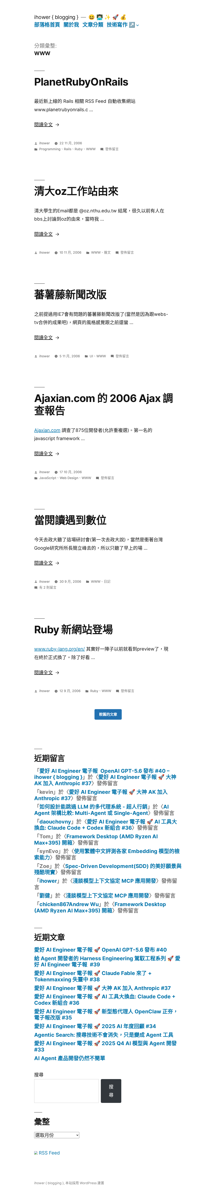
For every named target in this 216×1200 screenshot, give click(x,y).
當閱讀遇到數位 (70, 520)
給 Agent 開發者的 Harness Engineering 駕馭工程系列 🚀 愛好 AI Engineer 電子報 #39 (107, 961)
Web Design (69, 478)
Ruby (79, 149)
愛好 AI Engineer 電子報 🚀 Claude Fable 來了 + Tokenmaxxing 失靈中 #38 (93, 976)
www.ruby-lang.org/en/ (59, 649)
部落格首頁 (47, 24)
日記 (107, 582)
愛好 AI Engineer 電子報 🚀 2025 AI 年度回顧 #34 (95, 1026)
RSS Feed (49, 1153)
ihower (44, 143)
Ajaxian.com (47, 430)
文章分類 (92, 24)
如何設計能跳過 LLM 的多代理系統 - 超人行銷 (93, 807)
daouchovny (55, 821)
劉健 (44, 895)
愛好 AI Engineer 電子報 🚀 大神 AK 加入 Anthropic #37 (105, 780)
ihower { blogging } (56, 17)
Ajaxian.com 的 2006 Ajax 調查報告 (103, 404)
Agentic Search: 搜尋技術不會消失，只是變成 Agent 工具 (103, 1035)
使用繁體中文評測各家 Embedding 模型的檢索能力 (107, 854)
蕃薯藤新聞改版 (70, 294)
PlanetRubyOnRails (81, 81)
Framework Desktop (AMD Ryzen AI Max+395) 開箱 (96, 839)
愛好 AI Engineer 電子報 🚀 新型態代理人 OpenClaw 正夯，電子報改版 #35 (106, 1014)
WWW (91, 149)
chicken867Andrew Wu (69, 904)
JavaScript (47, 478)
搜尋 (38, 1074)
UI (91, 356)
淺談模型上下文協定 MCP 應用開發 (114, 881)
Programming (50, 149)
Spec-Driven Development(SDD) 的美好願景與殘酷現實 (108, 869)
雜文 (107, 252)
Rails (67, 149)
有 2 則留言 (48, 587)
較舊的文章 (108, 714)
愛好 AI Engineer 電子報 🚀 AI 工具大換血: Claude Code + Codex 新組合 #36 (105, 824)
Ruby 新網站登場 (73, 629)
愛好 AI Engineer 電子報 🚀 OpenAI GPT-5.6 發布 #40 (100, 950)
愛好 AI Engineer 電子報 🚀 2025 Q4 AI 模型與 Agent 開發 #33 (105, 1046)
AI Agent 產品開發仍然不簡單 (69, 1058)
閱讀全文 (46, 124)
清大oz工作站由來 (76, 191)
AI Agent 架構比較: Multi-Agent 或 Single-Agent (101, 810)
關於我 (71, 24)
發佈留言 (112, 149)
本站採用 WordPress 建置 (84, 1183)
